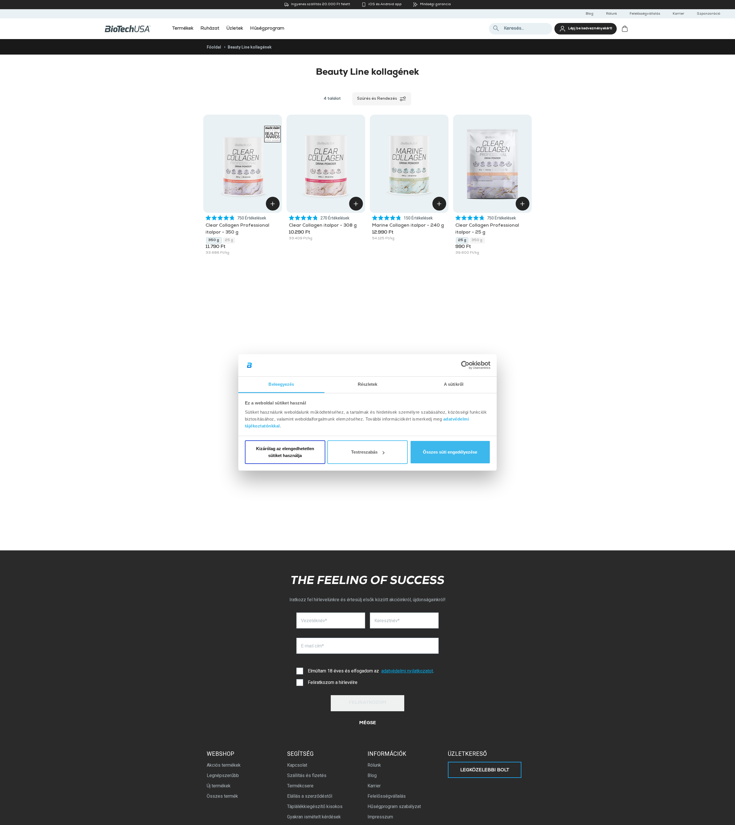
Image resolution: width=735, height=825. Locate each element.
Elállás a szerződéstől (309, 796)
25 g (229, 240)
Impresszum (380, 817)
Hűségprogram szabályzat (394, 806)
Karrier (678, 14)
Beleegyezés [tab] (281, 384)
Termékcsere (300, 786)
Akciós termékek (224, 765)
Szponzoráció (708, 14)
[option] (214, 240)
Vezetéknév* (314, 620)
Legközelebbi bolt (484, 770)
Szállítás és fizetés (306, 775)
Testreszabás (364, 452)
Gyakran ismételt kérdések (314, 817)
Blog (589, 14)
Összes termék (222, 796)
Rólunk (611, 14)
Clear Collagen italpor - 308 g (323, 225)
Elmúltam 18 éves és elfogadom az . (371, 671)
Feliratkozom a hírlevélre (332, 682)
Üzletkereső (467, 753)
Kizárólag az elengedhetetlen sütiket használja (285, 452)
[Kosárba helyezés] (273, 204)
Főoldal (214, 47)
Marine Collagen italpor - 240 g (408, 225)
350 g (214, 240)
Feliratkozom (367, 703)
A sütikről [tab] (453, 384)
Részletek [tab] (368, 384)
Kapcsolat (297, 765)
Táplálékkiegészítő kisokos (315, 806)
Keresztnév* (387, 620)
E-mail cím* (312, 646)
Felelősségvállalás (645, 14)
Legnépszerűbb (223, 775)
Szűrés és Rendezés (377, 99)
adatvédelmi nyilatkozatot (407, 671)
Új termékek (219, 786)
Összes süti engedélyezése (450, 452)
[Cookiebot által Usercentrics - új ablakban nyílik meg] (465, 365)
